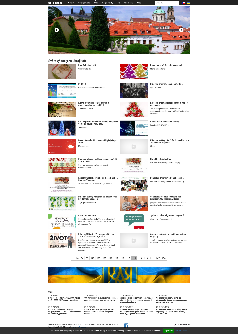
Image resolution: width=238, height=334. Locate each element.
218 (134, 258)
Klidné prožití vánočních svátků (164, 121)
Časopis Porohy (107, 3)
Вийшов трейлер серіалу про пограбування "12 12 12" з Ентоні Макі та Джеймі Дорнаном (64, 311)
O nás (96, 3)
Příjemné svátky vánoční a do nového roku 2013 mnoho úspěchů (169, 141)
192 (110, 258)
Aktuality (71, 3)
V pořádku (169, 331)
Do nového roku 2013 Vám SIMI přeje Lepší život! (97, 141)
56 (82, 258)
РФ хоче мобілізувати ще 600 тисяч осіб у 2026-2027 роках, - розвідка (64, 299)
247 (158, 258)
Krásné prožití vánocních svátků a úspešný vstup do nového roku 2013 (98, 122)
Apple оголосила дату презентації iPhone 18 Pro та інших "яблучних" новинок (99, 311)
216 (122, 258)
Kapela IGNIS (128, 3)
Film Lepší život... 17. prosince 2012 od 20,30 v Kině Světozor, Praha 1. (96, 235)
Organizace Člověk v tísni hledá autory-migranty (168, 235)
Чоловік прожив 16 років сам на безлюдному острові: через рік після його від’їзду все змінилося (136, 311)
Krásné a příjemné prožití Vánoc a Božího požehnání (169, 103)
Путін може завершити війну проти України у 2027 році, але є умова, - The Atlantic (171, 311)
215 (116, 258)
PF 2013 (82, 84)
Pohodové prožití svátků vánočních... (167, 65)
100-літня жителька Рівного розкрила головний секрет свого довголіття (101, 299)
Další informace (181, 331)
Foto (118, 3)
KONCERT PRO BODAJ (88, 215)
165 (104, 258)
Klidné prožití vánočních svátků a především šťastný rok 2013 (93, 103)
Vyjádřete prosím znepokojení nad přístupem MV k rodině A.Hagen (165, 197)
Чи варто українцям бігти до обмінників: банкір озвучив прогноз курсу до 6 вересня (171, 300)
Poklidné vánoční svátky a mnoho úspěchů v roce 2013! (97, 160)
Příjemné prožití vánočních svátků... (166, 84)
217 (128, 258)
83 (87, 258)
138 (98, 258)
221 (152, 258)
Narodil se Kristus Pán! (160, 159)
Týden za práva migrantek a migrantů (167, 215)
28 (77, 258)
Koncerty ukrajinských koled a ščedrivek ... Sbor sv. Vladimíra (98, 179)
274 (163, 258)
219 (140, 258)
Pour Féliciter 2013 (87, 65)
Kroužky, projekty (84, 3)
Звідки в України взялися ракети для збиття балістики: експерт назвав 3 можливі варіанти (136, 300)
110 (92, 258)
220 (146, 258)
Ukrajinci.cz (55, 3)
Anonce (139, 3)
